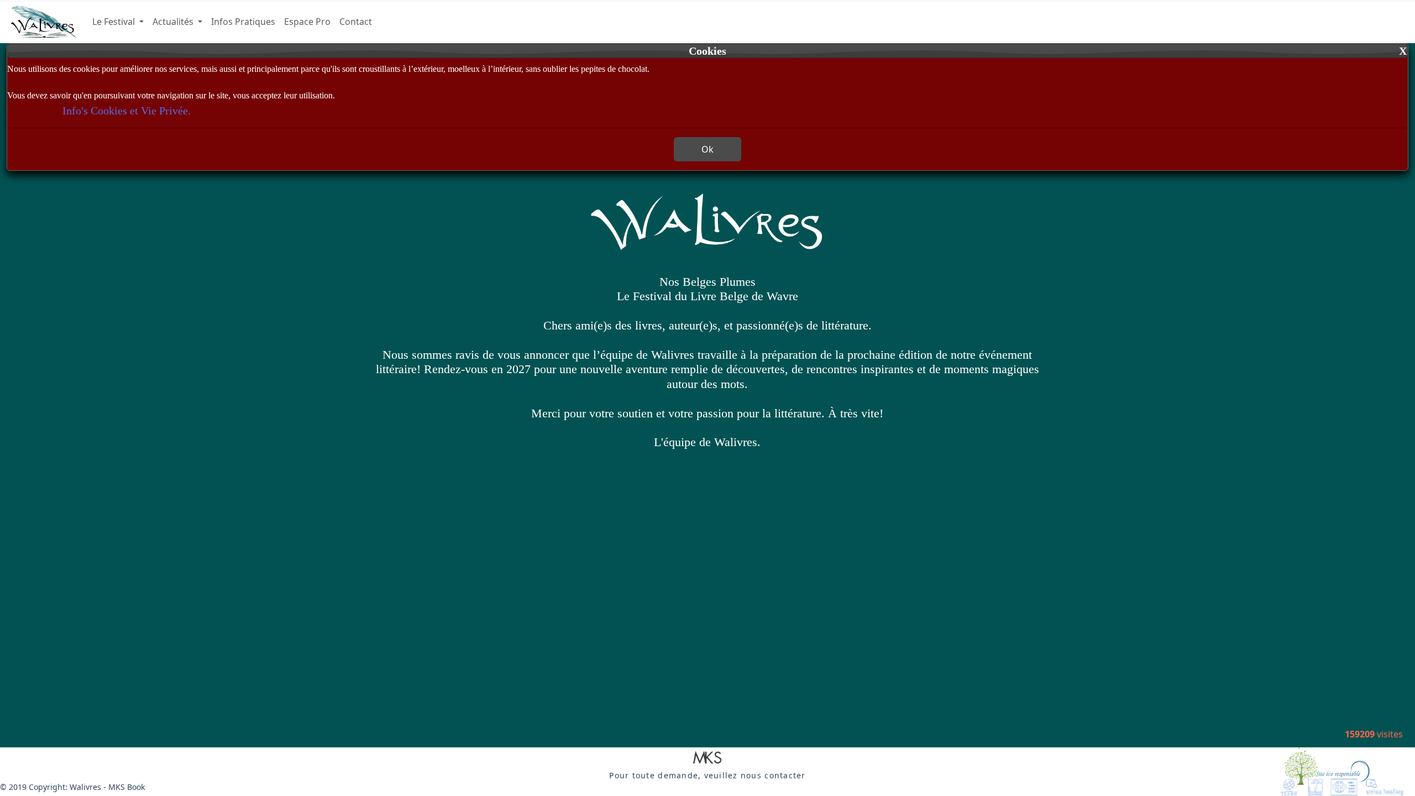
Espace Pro (307, 21)
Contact (355, 21)
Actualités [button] (174, 21)
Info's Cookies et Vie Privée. (126, 110)
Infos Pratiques (243, 21)
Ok (707, 149)
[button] (707, 758)
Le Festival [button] (114, 21)
